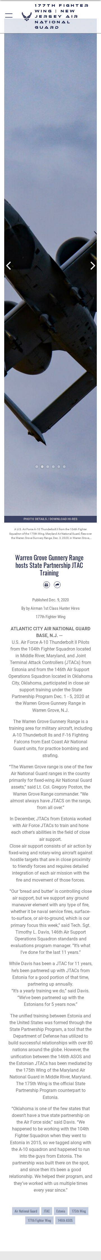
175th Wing (79, 1211)
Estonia (60, 1211)
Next (92, 266)
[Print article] (46, 584)
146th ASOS (65, 1220)
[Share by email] (57, 584)
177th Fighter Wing (39, 1220)
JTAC (47, 1211)
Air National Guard (26, 1211)
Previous (8, 266)
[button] (9, 16)
